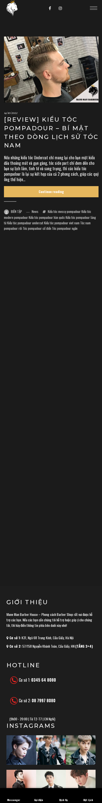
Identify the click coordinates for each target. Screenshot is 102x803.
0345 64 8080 (43, 680)
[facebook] (50, 8)
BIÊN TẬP (16, 211)
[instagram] (60, 8)
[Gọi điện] (39, 791)
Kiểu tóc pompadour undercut (25, 222)
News (35, 211)
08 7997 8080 (43, 700)
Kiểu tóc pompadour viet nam (61, 222)
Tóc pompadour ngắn (64, 228)
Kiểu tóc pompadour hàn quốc (47, 217)
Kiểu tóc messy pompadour (64, 211)
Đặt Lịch (88, 800)
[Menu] (93, 7)
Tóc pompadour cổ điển (37, 228)
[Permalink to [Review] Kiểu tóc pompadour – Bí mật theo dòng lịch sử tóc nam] (51, 69)
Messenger (13, 800)
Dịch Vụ (63, 800)
